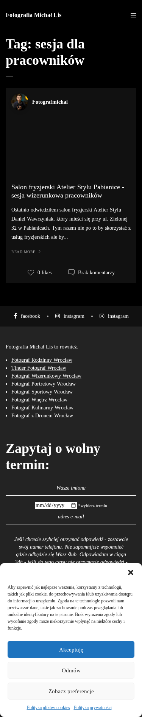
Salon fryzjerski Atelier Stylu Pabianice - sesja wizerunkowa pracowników (67, 191)
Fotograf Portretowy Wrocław (43, 384)
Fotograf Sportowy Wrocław (42, 392)
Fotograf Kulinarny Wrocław (42, 408)
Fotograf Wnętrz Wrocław (39, 400)
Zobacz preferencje (71, 691)
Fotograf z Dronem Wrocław (42, 415)
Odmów (71, 670)
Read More (23, 252)
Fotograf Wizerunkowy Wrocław (46, 376)
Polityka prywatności (93, 707)
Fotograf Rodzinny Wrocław (41, 360)
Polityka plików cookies (48, 707)
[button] (130, 572)
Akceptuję (71, 650)
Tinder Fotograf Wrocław (38, 368)
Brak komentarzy (96, 272)
